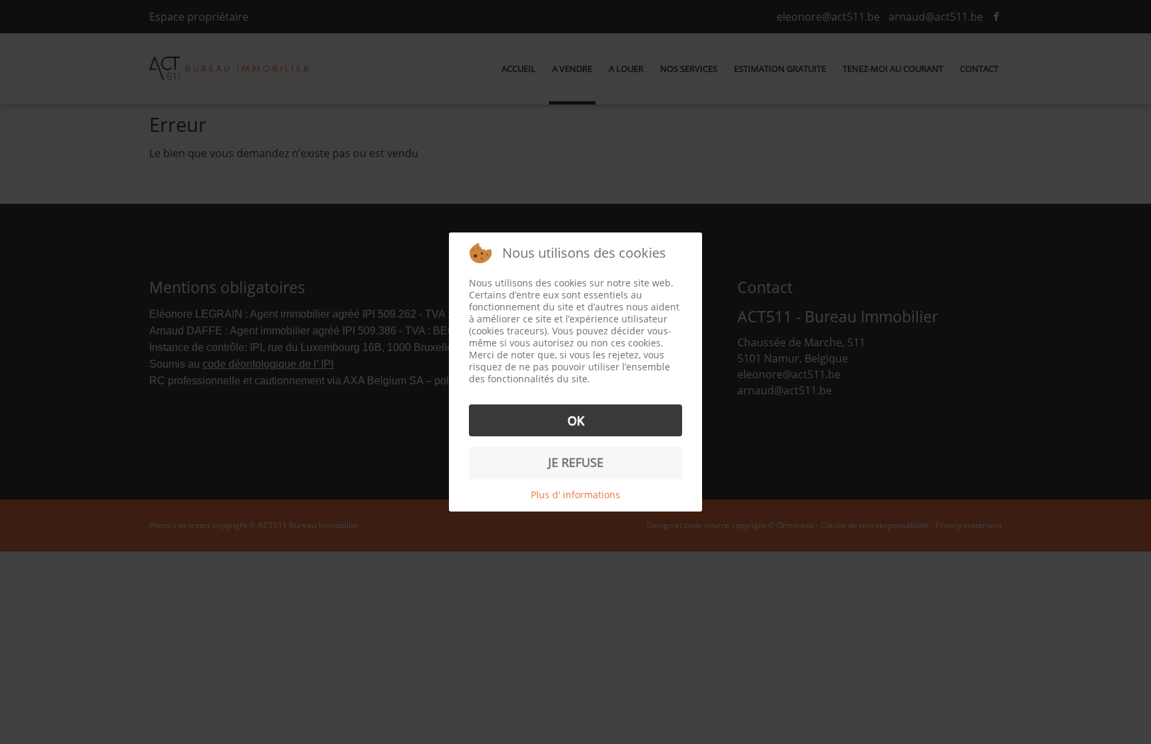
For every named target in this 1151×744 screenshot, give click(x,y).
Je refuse (575, 462)
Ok (576, 420)
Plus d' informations (575, 494)
